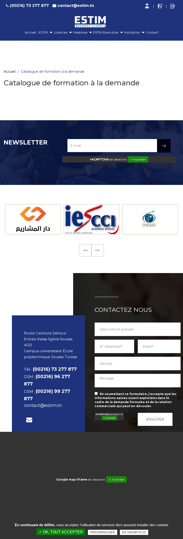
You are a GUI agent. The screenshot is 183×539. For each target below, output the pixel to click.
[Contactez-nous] (29, 420)
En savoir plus (134, 532)
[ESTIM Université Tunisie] (90, 21)
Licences (60, 32)
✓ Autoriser (138, 159)
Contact (152, 32)
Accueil (30, 32)
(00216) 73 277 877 (29, 5)
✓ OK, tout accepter (61, 532)
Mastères (80, 32)
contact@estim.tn (75, 5)
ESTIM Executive (105, 32)
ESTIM (43, 32)
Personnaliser (102, 532)
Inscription (132, 32)
